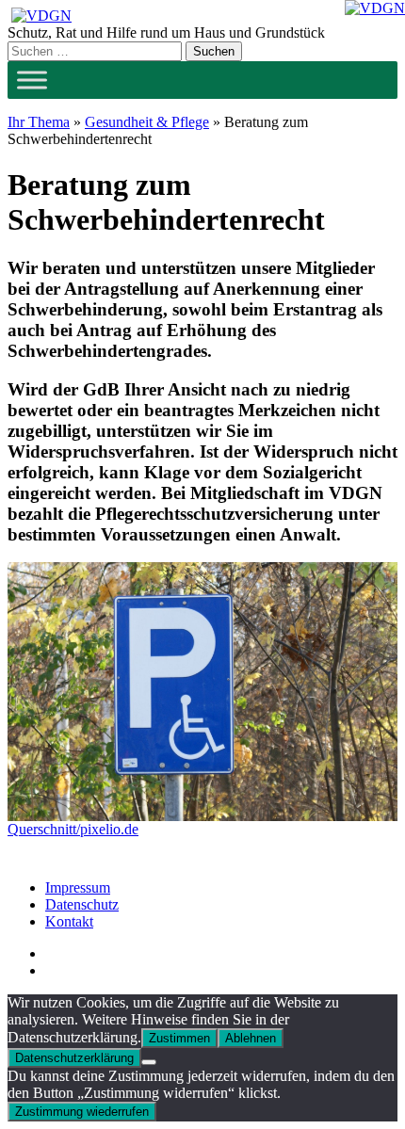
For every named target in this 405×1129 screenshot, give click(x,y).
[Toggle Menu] (32, 80)
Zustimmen (179, 1038)
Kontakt (69, 921)
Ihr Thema (39, 122)
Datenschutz (82, 904)
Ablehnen (250, 1038)
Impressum (77, 887)
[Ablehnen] (148, 1062)
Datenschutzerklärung (74, 1058)
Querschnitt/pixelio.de (73, 829)
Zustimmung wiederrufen (82, 1112)
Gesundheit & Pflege (147, 122)
